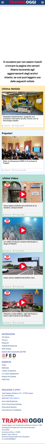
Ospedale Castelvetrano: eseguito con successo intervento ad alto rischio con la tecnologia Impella (20, 119)
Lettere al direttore (9, 371)
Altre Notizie (6, 349)
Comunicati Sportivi (9, 407)
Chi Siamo (5, 337)
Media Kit (5, 343)
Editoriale (5, 368)
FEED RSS (5, 379)
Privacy (5, 340)
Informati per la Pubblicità (11, 410)
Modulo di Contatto (9, 377)
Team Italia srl (14, 398)
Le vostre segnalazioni (10, 374)
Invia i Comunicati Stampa (12, 404)
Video (4, 365)
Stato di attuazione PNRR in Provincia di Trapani (20, 162)
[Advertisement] (22, 31)
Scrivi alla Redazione (10, 401)
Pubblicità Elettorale (9, 346)
